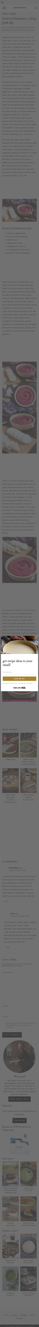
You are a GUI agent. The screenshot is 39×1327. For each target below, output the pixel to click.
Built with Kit (20, 687)
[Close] (35, 638)
